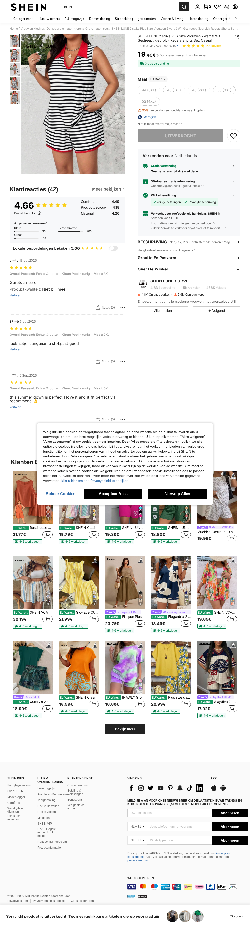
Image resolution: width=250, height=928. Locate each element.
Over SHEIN (15, 791)
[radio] (149, 90)
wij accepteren (140, 878)
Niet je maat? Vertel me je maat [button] (159, 124)
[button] (227, 7)
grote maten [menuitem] (147, 19)
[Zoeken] (184, 6)
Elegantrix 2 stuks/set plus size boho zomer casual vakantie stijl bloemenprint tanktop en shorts (171, 617)
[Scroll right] (236, 18)
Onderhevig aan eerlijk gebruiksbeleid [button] (176, 186)
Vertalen (15, 295)
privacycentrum (137, 860)
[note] (27, 541)
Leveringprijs (46, 788)
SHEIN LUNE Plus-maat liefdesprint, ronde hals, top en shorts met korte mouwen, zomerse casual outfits (125, 527)
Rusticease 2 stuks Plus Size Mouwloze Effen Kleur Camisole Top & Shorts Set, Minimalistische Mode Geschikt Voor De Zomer (33, 527)
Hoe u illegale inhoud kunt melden (46, 832)
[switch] (113, 248)
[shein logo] (28, 7)
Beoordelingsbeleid (25, 213)
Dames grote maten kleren (65, 28)
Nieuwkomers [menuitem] (50, 19)
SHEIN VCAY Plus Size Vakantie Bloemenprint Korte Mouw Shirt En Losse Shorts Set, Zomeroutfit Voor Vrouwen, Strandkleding (217, 612)
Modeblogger (16, 797)
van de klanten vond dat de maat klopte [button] (172, 110)
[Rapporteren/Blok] (122, 308)
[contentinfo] (187, 887)
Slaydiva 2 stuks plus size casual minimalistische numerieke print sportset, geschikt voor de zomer (217, 702)
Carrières (13, 803)
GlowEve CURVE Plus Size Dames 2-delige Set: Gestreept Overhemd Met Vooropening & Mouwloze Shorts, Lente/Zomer (79, 612)
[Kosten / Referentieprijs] (157, 55)
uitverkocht (180, 135)
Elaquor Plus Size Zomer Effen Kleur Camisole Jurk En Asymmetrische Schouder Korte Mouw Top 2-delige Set (125, 617)
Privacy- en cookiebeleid (49, 901)
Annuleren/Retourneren (53, 794)
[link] (207, 7)
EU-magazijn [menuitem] (74, 19)
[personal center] (197, 7)
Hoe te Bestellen (48, 806)
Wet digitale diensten (15, 810)
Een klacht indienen (14, 817)
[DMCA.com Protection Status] (142, 896)
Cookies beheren (82, 901)
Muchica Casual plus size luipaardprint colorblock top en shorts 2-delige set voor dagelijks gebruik (217, 532)
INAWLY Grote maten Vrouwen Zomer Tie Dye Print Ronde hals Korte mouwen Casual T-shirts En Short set (125, 697)
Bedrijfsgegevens (19, 785)
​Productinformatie (49, 847)
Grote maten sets (97, 28)
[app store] (213, 790)
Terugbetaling (46, 800)
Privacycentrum (17, 901)
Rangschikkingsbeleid (52, 841)
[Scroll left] (230, 18)
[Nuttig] (98, 308)
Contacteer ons (77, 785)
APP (213, 778)
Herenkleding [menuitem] (198, 19)
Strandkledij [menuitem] (124, 19)
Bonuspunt (74, 799)
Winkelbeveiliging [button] (163, 195)
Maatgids (43, 818)
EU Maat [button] (156, 79)
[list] (166, 788)
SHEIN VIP (44, 823)
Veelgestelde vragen (76, 806)
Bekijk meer (125, 729)
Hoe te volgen (46, 812)
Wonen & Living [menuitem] (172, 19)
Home (14, 28)
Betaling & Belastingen (75, 792)
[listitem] (33, 509)
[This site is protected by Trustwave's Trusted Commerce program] (131, 896)
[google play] (223, 790)
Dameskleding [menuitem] (99, 19)
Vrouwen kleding (32, 28)
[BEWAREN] (233, 135)
